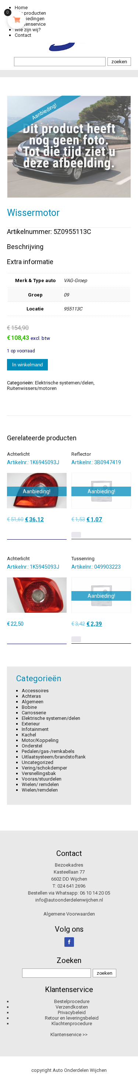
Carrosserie (34, 712)
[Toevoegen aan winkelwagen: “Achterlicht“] (62, 531)
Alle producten (30, 13)
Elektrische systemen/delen (64, 382)
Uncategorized (37, 762)
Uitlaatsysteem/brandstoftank (54, 757)
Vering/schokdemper (44, 768)
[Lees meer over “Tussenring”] (76, 639)
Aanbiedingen (30, 18)
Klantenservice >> (69, 1034)
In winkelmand (27, 364)
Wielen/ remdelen (40, 784)
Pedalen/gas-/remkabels (48, 751)
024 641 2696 (71, 886)
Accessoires (35, 690)
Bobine (29, 707)
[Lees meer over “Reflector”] (76, 535)
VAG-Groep (75, 280)
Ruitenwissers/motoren (32, 388)
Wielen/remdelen (40, 790)
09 (66, 295)
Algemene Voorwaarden (69, 914)
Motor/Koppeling (40, 740)
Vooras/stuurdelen (41, 779)
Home (21, 7)
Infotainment (35, 729)
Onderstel (32, 746)
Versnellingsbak (39, 773)
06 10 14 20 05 (95, 893)
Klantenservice (30, 24)
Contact (23, 35)
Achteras (31, 696)
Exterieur (31, 723)
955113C (73, 309)
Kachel (29, 735)
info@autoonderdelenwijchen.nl (69, 900)
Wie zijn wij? (28, 29)
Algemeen (32, 701)
